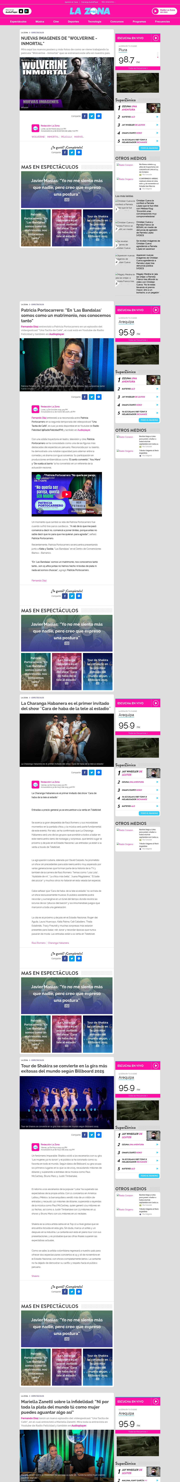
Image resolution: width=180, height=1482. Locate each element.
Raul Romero (39, 943)
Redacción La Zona (50, 125)
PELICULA (66, 136)
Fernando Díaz (30, 326)
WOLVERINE (38, 136)
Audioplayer (56, 334)
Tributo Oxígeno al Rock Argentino (149, 452)
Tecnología (94, 21)
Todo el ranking (149, 148)
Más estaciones (108, 2)
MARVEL (79, 136)
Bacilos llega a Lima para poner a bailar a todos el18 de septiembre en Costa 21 (148, 440)
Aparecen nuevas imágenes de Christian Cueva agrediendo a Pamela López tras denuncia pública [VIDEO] (147, 262)
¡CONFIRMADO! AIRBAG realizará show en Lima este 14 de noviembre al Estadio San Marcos (149, 182)
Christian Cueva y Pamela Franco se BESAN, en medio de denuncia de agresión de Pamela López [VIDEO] (146, 229)
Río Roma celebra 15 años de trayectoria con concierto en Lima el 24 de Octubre (148, 168)
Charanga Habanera (58, 943)
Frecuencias (162, 21)
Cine (56, 21)
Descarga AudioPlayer (89, 2)
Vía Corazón (147, 175)
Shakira (35, 1276)
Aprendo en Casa (71, 2)
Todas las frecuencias (137, 68)
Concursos (117, 21)
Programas (139, 21)
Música (40, 21)
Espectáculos (18, 21)
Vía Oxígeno (147, 189)
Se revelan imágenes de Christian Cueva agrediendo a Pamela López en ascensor (148, 245)
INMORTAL (53, 136)
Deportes (73, 21)
